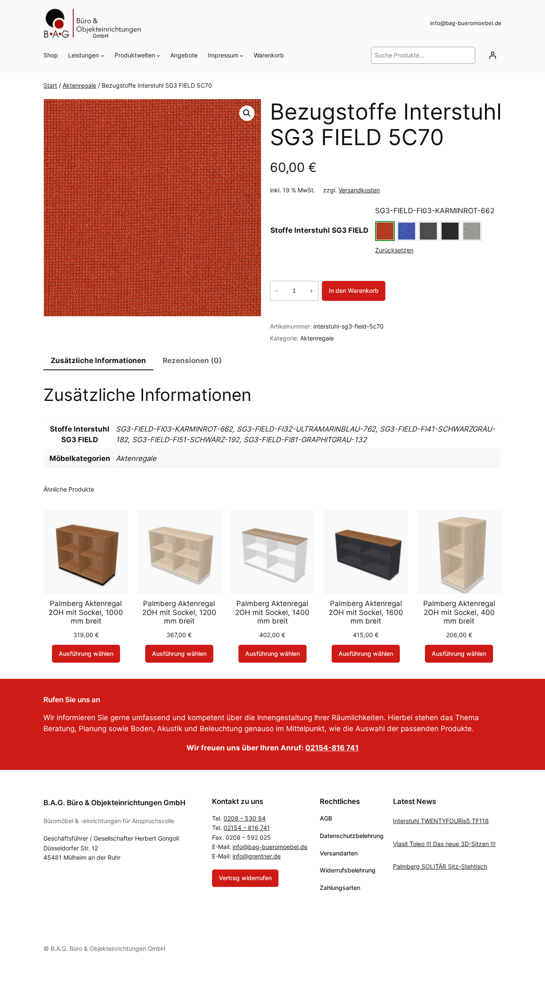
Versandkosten (359, 190)
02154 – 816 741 (247, 827)
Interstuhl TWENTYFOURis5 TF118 (441, 820)
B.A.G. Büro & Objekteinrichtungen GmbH (114, 802)
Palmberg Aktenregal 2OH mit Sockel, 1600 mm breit (366, 612)
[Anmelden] (493, 55)
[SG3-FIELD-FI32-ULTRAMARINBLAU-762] (406, 231)
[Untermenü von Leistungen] (102, 55)
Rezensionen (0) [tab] (192, 360)
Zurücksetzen (394, 250)
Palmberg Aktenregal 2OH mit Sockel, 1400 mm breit (272, 612)
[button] (247, 113)
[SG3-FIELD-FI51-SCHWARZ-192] (450, 231)
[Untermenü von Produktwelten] (158, 55)
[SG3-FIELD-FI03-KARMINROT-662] (384, 231)
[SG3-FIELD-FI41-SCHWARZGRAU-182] (428, 231)
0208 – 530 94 (245, 818)
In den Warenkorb (354, 290)
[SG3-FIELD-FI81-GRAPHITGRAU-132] (471, 231)
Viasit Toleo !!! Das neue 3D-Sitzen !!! (444, 843)
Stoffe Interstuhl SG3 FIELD (319, 230)
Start (50, 85)
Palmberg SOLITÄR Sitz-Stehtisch (440, 866)
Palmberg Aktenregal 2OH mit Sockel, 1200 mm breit (179, 612)
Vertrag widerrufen (245, 877)
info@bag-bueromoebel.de (269, 846)
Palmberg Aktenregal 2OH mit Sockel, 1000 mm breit (86, 612)
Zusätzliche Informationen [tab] (98, 360)
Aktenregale (79, 85)
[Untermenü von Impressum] (242, 55)
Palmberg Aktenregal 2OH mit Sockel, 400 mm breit (459, 612)
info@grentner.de (256, 856)
